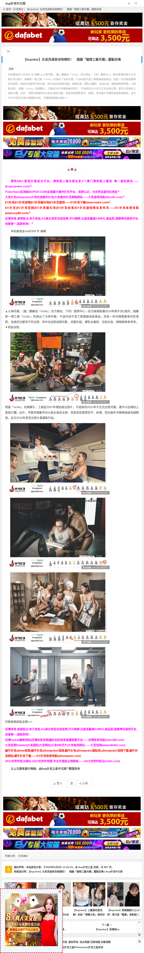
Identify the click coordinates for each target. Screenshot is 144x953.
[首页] (139, 910)
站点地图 (85, 942)
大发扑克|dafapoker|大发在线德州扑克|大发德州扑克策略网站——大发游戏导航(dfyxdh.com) (64, 197)
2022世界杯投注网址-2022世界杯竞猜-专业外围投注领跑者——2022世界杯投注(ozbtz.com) (62, 761)
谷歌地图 (106, 942)
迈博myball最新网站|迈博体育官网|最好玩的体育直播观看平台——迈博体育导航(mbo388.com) (64, 739)
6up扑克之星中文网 (54, 768)
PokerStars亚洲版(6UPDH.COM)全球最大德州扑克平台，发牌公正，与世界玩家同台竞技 (61, 191)
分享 (85, 783)
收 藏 (72, 169)
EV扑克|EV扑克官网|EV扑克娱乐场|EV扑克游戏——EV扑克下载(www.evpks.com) (57, 202)
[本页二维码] (139, 941)
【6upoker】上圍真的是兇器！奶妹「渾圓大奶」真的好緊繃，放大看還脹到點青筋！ (89, 914)
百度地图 (95, 942)
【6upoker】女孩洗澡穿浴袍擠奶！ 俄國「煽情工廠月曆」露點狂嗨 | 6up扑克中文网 (76, 871)
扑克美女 (18, 9)
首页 (8, 9)
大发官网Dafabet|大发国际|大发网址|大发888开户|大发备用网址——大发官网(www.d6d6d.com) (65, 745)
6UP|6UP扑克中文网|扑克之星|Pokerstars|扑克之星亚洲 (72, 947)
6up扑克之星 (85, 867)
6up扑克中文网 (15, 3)
